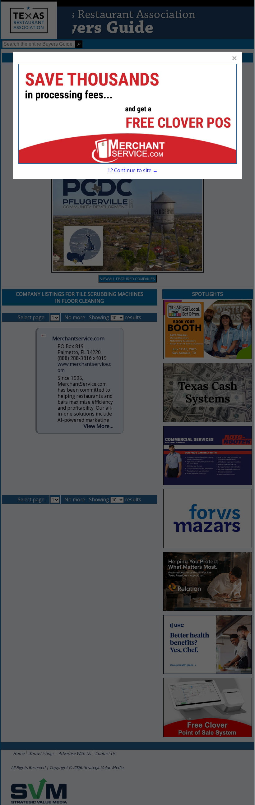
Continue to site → (132, 170)
